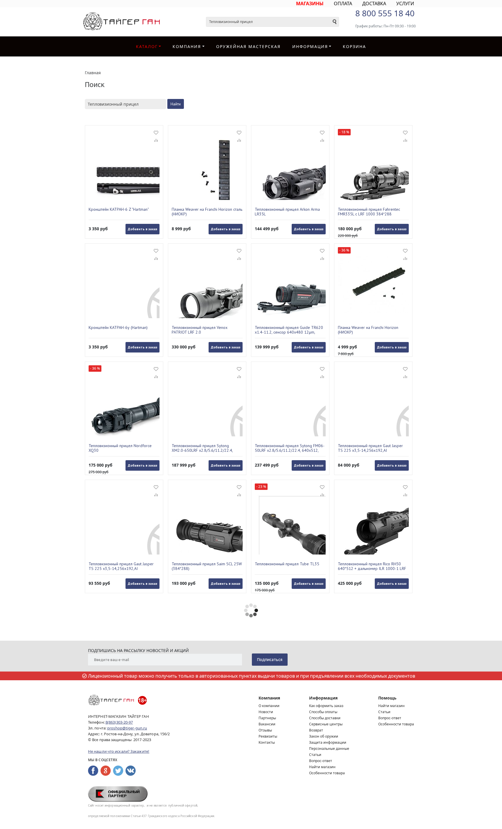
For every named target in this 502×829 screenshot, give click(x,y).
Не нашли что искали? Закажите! (118, 751)
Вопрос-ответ (320, 760)
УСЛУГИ (405, 3)
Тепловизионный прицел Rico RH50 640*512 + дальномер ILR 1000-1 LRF (372, 566)
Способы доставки (324, 717)
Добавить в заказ (142, 229)
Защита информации (327, 742)
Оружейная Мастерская (248, 46)
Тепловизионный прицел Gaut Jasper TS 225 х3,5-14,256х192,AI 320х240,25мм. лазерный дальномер (122, 566)
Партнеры (267, 717)
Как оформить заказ (326, 705)
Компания (187, 46)
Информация (323, 698)
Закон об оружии (323, 736)
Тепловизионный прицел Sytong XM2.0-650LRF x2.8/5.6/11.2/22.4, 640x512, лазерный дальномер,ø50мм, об (206, 448)
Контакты (267, 742)
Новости (266, 711)
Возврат (316, 730)
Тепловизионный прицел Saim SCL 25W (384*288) (207, 566)
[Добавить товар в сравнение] (156, 140)
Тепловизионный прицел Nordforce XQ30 (120, 448)
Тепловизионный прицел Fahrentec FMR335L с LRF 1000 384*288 (369, 211)
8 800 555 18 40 (385, 13)
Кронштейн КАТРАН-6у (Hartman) (118, 327)
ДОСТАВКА (374, 3)
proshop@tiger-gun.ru (127, 728)
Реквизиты (268, 736)
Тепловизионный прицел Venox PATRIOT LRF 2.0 (199, 329)
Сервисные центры (326, 724)
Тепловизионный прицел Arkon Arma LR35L (287, 211)
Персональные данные (329, 748)
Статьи (315, 754)
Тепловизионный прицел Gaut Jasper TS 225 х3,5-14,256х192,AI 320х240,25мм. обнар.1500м (370, 448)
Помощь (387, 698)
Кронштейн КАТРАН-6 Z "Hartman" (119, 209)
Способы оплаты (323, 711)
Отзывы (265, 730)
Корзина (354, 46)
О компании (269, 705)
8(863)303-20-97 (119, 722)
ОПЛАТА (343, 3)
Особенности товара (327, 772)
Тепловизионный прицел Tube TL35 (287, 563)
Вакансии (267, 724)
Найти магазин (322, 766)
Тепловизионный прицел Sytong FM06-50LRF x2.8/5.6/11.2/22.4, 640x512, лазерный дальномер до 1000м (289, 448)
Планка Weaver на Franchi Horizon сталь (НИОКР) (207, 211)
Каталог (147, 46)
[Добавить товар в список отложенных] (156, 132)
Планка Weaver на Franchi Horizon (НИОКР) (368, 329)
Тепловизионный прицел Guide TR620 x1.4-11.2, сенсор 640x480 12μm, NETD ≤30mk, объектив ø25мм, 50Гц (289, 329)
